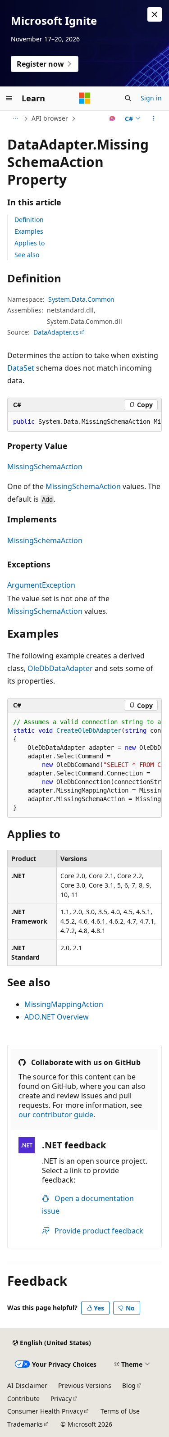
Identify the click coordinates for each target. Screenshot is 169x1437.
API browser (50, 118)
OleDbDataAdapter (60, 668)
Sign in (151, 98)
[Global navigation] (9, 98)
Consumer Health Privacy (45, 1411)
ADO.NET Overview (56, 1017)
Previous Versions (84, 1385)
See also (26, 254)
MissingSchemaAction (44, 466)
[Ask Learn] (112, 118)
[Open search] (128, 98)
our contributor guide (55, 1115)
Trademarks (25, 1424)
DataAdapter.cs (56, 332)
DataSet (20, 368)
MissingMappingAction (63, 1004)
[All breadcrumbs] (15, 118)
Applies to (29, 243)
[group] (84, 422)
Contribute (23, 1398)
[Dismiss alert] (154, 14)
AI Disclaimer (27, 1385)
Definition (29, 219)
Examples (28, 231)
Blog (129, 1385)
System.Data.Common (81, 299)
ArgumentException (41, 585)
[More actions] (154, 118)
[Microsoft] (85, 98)
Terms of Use (120, 1411)
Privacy (61, 1398)
